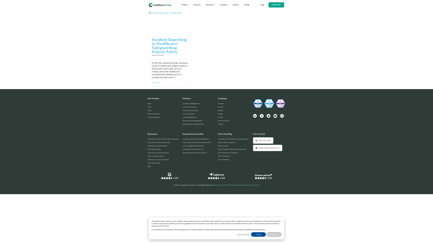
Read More (155, 83)
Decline (274, 234)
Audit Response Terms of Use (248, 185)
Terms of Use (219, 185)
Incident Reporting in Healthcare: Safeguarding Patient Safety (169, 45)
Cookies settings (242, 234)
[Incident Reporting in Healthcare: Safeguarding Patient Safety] (170, 23)
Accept (258, 234)
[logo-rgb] (160, 3)
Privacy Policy (230, 185)
